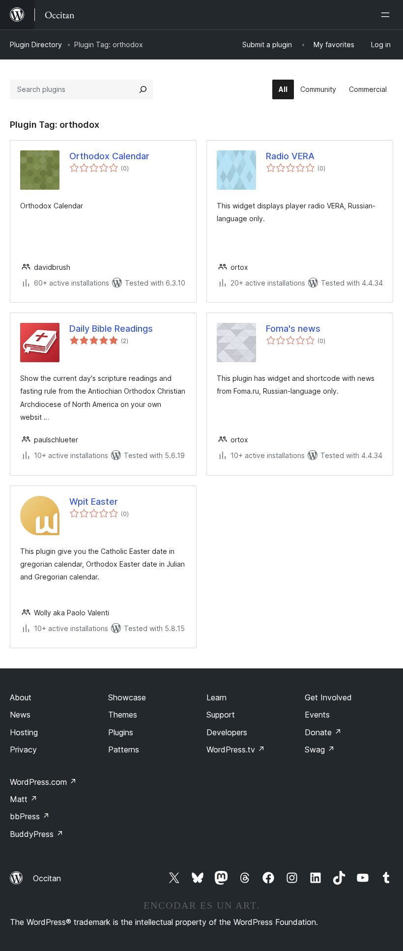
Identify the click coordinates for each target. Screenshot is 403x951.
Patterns (123, 749)
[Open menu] (387, 14)
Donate (323, 732)
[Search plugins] (143, 89)
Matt (23, 799)
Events (317, 715)
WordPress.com (43, 782)
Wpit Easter (93, 501)
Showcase (127, 697)
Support (220, 715)
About (20, 697)
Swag (320, 749)
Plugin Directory (36, 44)
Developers (226, 732)
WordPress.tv (235, 749)
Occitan (47, 878)
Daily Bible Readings (111, 328)
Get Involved (328, 697)
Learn (216, 697)
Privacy (23, 749)
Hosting (24, 732)
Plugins (120, 732)
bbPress (30, 816)
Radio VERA (290, 156)
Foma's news (293, 328)
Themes (122, 715)
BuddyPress (36, 834)
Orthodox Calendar (109, 156)
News (20, 715)
